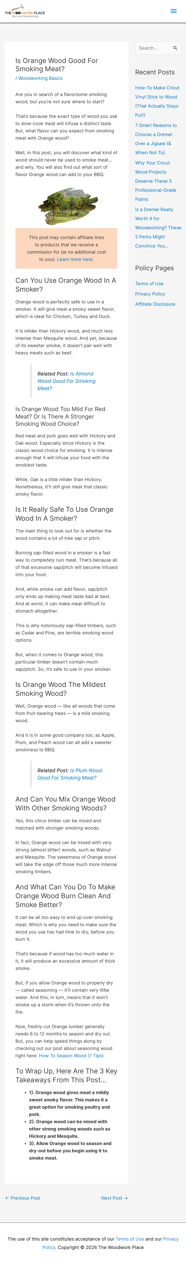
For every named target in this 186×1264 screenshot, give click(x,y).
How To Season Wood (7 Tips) (71, 1055)
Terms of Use (149, 283)
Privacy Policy (150, 294)
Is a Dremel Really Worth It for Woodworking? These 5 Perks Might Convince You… (158, 228)
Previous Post (22, 1198)
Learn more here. (75, 259)
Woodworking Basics (40, 78)
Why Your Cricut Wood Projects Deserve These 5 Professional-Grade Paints (155, 181)
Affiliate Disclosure (155, 304)
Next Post (114, 1198)
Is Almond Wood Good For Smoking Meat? (66, 381)
